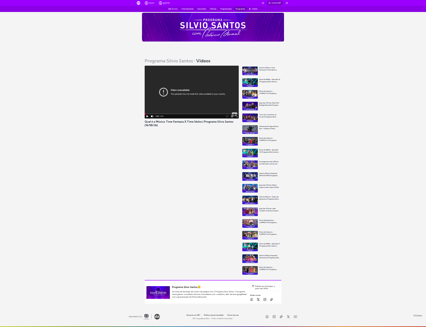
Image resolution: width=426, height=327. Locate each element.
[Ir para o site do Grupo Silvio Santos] (140, 316)
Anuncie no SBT (193, 315)
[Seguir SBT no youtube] (295, 316)
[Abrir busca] (263, 3)
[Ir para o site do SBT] (157, 316)
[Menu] (286, 3)
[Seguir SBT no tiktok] (281, 316)
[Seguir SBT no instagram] (274, 316)
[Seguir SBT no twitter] (288, 316)
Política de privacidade (214, 315)
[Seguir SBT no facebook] (267, 316)
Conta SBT (276, 3)
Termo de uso (233, 315)
